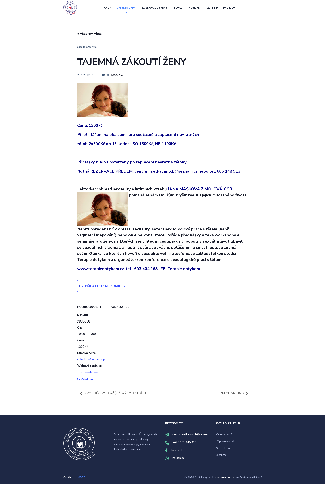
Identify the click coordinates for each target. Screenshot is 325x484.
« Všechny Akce (89, 33)
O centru (221, 455)
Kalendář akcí (224, 434)
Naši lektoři (223, 448)
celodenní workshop (91, 359)
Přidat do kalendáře (103, 286)
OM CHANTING (232, 393)
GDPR (82, 477)
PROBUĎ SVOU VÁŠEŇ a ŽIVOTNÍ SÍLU (114, 393)
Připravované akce (226, 441)
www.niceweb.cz (224, 477)
